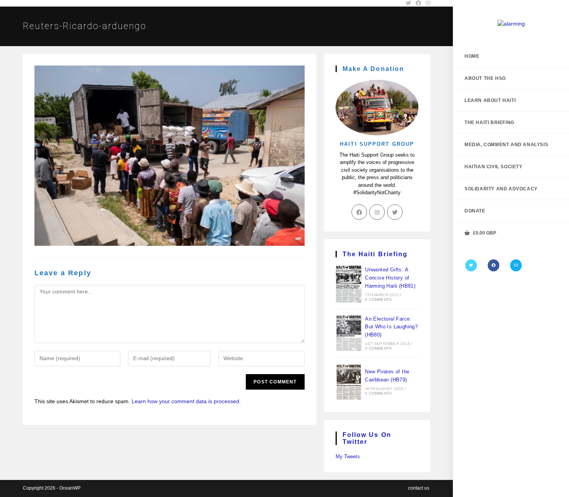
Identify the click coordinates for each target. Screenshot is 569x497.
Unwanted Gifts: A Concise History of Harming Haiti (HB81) (390, 278)
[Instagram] (377, 212)
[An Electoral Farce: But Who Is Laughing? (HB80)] (349, 333)
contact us (418, 488)
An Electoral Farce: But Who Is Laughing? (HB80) (391, 327)
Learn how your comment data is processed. (186, 401)
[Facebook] (493, 265)
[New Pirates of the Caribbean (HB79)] (349, 381)
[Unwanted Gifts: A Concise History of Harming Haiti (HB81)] (349, 283)
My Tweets (348, 456)
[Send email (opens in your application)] (516, 265)
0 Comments (378, 299)
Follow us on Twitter (367, 438)
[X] (471, 265)
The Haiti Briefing (375, 254)
